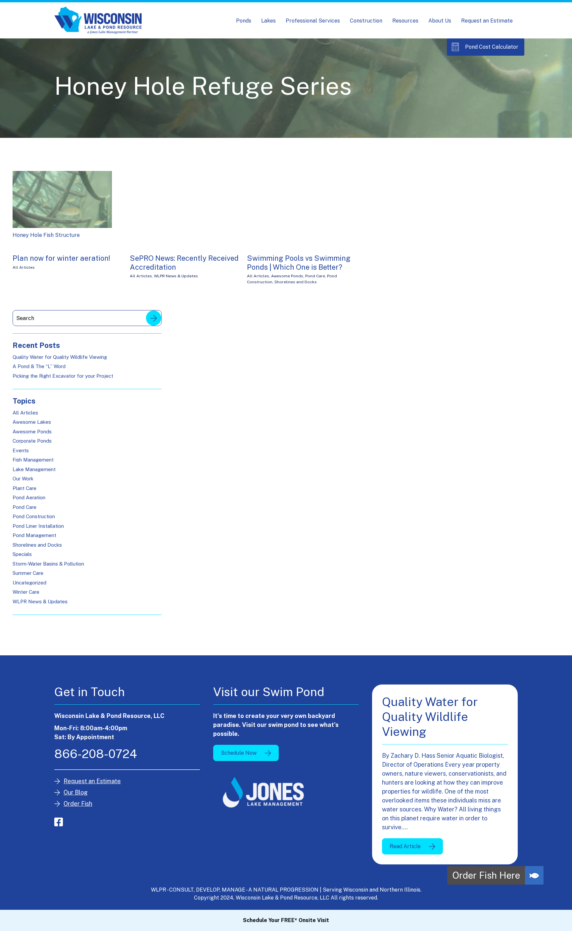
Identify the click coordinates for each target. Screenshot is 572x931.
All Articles (24, 267)
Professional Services (313, 21)
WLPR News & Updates (176, 276)
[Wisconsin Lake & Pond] (98, 20)
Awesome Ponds (287, 276)
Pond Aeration (29, 497)
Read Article (405, 846)
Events (21, 450)
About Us (439, 21)
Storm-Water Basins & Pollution (48, 564)
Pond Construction (34, 516)
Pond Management (34, 535)
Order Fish (78, 803)
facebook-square (58, 822)
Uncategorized (29, 582)
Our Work (23, 478)
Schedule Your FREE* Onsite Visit (286, 920)
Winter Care (26, 592)
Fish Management (33, 460)
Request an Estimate (487, 21)
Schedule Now (239, 753)
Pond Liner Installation (38, 526)
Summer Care (28, 573)
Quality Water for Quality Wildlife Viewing (60, 357)
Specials (22, 554)
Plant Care (24, 488)
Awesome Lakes (32, 422)
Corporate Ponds (32, 441)
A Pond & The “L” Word (39, 366)
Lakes (268, 21)
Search (153, 318)
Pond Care (315, 276)
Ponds (243, 21)
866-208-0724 (95, 754)
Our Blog (76, 792)
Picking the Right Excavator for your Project (63, 376)
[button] (534, 875)
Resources (405, 21)
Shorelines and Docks (295, 282)
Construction (366, 21)
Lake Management (34, 469)
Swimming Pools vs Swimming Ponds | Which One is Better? (299, 262)
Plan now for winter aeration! (61, 258)
